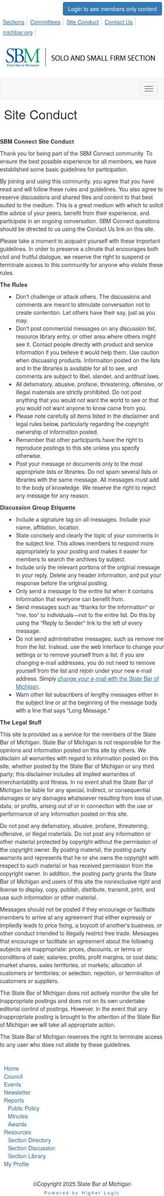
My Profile (16, 1164)
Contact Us (119, 22)
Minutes (18, 1116)
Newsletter (17, 1092)
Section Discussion (31, 1148)
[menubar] (82, 26)
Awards (17, 1124)
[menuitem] (15, 21)
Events (12, 1084)
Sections (13, 22)
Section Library (27, 1156)
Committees (45, 22)
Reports (14, 1100)
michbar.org (18, 32)
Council (13, 1076)
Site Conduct (82, 22)
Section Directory (29, 1140)
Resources (17, 1132)
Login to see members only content (112, 9)
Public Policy (23, 1108)
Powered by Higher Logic (82, 1192)
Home (11, 1068)
